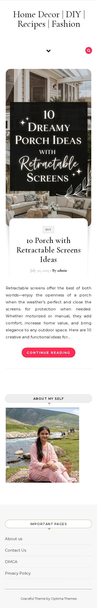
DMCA (11, 561)
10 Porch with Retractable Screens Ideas (48, 249)
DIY (48, 229)
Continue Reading (48, 353)
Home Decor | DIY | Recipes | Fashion (49, 18)
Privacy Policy (18, 573)
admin (62, 270)
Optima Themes (64, 599)
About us (13, 538)
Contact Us (15, 550)
